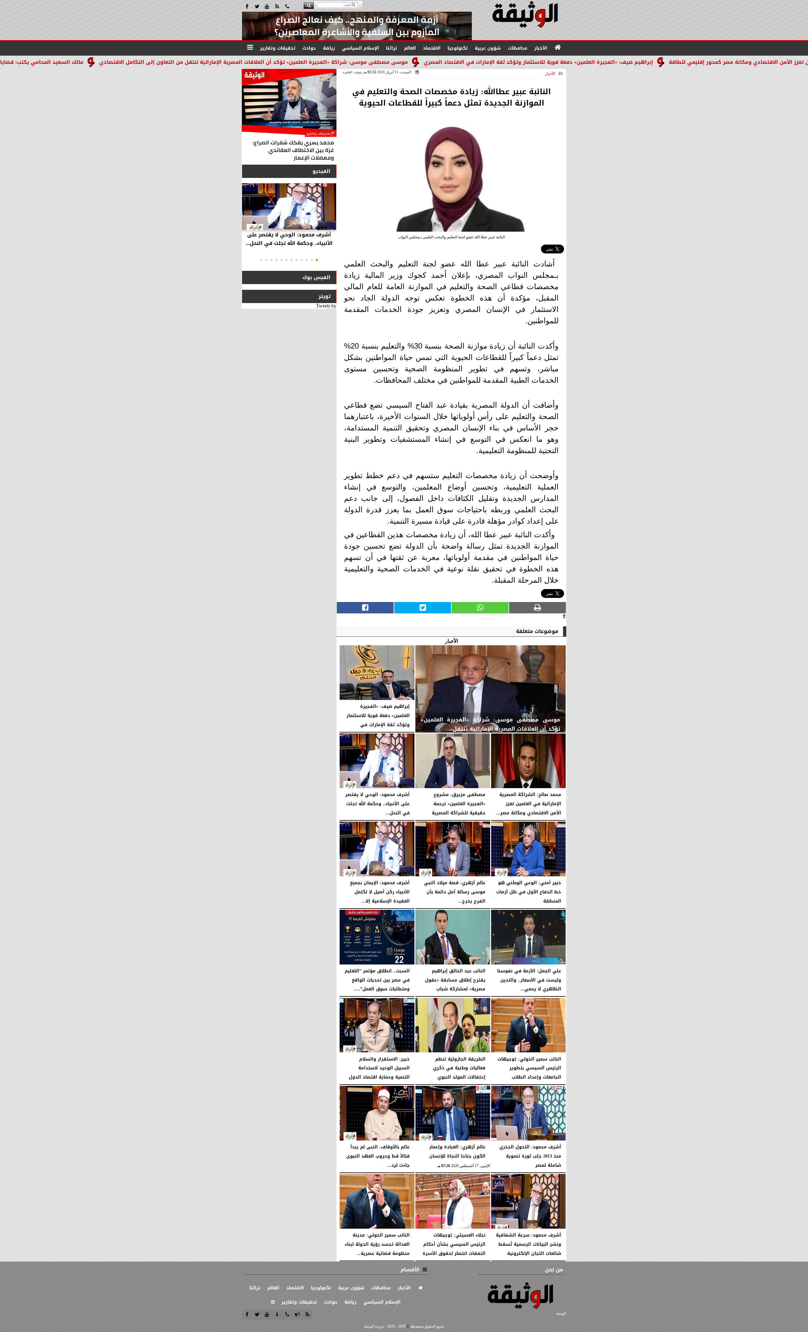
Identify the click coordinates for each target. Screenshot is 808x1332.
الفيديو (321, 171)
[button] (317, 260)
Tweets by (326, 305)
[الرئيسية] (558, 47)
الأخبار (550, 73)
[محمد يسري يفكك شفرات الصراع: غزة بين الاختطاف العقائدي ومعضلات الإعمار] (289, 116)
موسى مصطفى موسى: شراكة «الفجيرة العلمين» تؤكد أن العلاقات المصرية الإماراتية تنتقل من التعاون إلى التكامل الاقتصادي (321, 62)
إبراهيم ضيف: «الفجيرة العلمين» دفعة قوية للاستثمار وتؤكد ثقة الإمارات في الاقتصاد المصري (606, 62)
